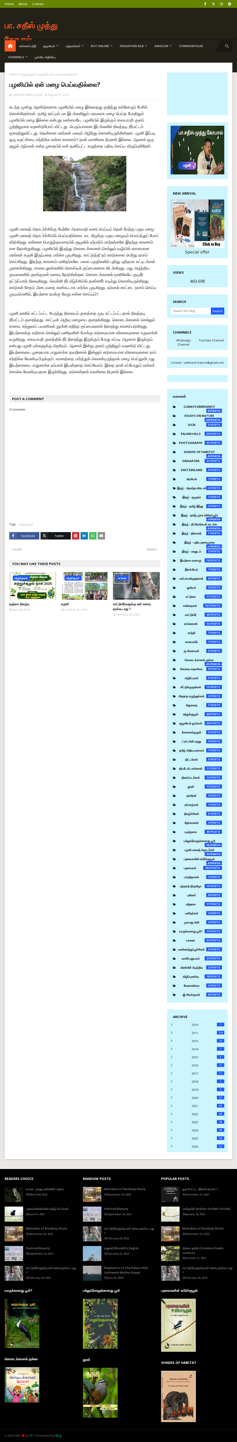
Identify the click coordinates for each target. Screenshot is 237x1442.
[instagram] (221, 4)
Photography (194, 443)
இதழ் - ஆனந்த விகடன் (193, 488)
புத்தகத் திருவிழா (195, 886)
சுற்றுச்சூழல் (28, 74)
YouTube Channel (211, 340)
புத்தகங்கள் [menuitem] (73, 46)
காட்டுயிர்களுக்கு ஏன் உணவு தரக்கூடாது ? (132, 606)
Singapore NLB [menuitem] (132, 46)
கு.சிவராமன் (197, 651)
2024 (207, 1130)
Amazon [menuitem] (161, 46)
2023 (207, 1122)
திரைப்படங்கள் (196, 777)
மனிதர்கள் (197, 913)
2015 (206, 1057)
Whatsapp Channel (183, 342)
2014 (206, 1049)
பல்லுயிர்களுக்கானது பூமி (199, 842)
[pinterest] (229, 4)
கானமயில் (197, 642)
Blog (58, 1436)
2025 (207, 1138)
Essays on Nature (199, 417)
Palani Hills (195, 434)
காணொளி (197, 624)
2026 (207, 1146)
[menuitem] (10, 45)
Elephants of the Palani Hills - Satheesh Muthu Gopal (127, 1270)
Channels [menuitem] (16, 57)
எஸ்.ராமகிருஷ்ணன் (195, 578)
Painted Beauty (38, 1248)
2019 (206, 1090)
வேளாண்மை (197, 985)
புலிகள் (198, 895)
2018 (206, 1081)
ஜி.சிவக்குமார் (196, 994)
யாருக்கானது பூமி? (194, 931)
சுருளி (65, 604)
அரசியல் (198, 479)
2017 (207, 1073)
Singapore (196, 461)
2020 (207, 1098)
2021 (207, 1106)
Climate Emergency (199, 408)
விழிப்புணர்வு (196, 976)
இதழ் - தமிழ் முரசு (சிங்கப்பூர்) (199, 516)
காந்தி (199, 633)
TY (31, 1436)
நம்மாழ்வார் (197, 805)
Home (9, 4)
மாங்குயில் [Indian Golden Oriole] (206, 1209)
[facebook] (205, 4)
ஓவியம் (198, 587)
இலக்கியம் (197, 569)
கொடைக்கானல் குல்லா (199, 661)
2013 (207, 1041)
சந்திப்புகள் (197, 678)
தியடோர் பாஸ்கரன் (194, 768)
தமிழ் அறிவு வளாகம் (194, 750)
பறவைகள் (197, 868)
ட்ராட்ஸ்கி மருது (196, 741)
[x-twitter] (213, 4)
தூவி (199, 786)
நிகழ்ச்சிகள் (197, 814)
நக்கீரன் (198, 795)
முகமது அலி (197, 922)
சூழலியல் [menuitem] (49, 46)
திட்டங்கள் (197, 759)
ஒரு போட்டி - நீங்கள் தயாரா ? (200, 1189)
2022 (207, 1114)
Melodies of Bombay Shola (46, 1228)
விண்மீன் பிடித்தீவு (195, 967)
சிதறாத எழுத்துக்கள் (194, 696)
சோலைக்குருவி (196, 732)
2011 (207, 1033)
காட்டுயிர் (197, 615)
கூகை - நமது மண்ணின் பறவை (45, 1189)
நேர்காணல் (197, 823)
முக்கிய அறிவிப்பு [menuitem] (45, 57)
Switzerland (195, 470)
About (23, 4)
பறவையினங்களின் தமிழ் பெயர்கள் (47, 1209)
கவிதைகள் (196, 606)
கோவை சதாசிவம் (195, 669)
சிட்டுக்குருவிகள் (195, 687)
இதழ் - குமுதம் (196, 497)
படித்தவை (197, 832)
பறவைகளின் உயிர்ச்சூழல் (199, 860)
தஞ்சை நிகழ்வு (19, 604)
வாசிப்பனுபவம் (196, 958)
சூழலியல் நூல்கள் (194, 723)
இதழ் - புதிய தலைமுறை (199, 543)
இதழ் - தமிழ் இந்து (195, 506)
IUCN (199, 425)
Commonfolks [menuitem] (191, 46)
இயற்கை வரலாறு (195, 560)
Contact (38, 4)
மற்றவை (198, 904)
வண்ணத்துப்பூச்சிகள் (194, 949)
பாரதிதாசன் (197, 877)
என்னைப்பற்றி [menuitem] (27, 46)
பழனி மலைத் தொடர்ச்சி (199, 851)
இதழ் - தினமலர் (196, 533)
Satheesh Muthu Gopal (27, 95)
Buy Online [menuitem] (100, 46)
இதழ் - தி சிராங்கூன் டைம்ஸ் (199, 525)
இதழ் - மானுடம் (196, 551)
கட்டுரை (198, 596)
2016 (207, 1065)
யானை (198, 940)
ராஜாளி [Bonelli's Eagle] (121, 1248)
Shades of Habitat (199, 453)
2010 (206, 1025)
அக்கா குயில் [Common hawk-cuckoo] (203, 1250)
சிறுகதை (198, 705)
